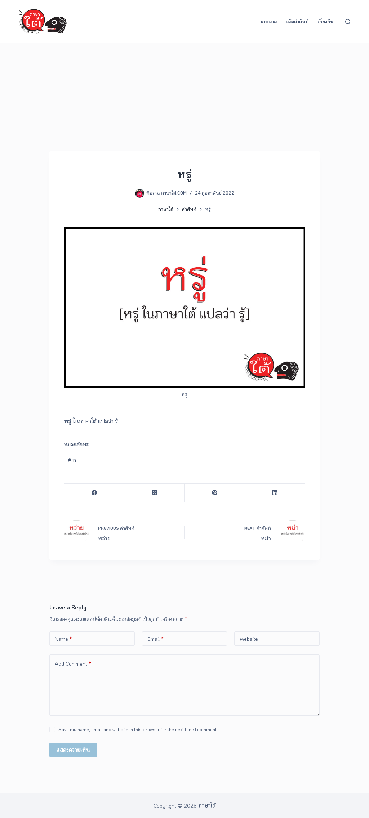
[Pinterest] (215, 493)
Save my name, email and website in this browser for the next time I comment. (138, 729)
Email (155, 638)
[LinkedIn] (275, 493)
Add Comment (73, 663)
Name (63, 638)
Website (249, 638)
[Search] (348, 21)
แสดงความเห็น (73, 749)
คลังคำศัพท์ (297, 21)
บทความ (268, 21)
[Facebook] (94, 493)
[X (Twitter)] (154, 493)
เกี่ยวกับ (325, 21)
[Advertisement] (184, 97)
